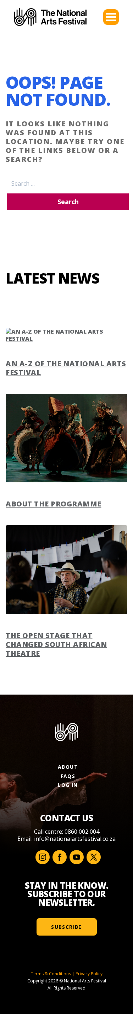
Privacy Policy (89, 974)
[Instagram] (42, 857)
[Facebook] (59, 857)
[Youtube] (77, 857)
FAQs (68, 776)
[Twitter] (94, 857)
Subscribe (66, 926)
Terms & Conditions (51, 974)
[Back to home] (50, 17)
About (68, 766)
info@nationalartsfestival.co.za (75, 839)
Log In (68, 785)
